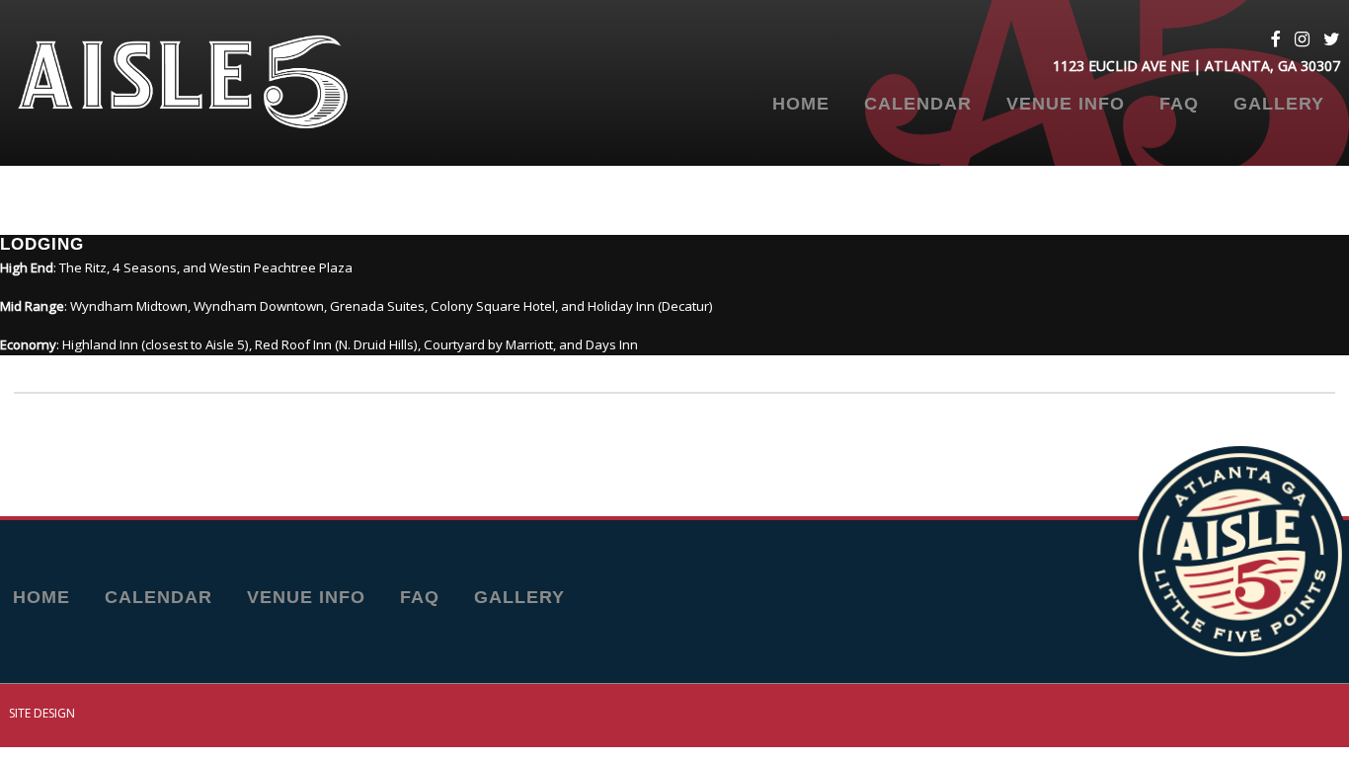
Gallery (1278, 105)
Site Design (42, 713)
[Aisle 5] (208, 83)
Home (801, 105)
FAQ (1179, 105)
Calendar (918, 105)
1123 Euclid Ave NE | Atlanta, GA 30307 (1196, 65)
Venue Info (1065, 105)
